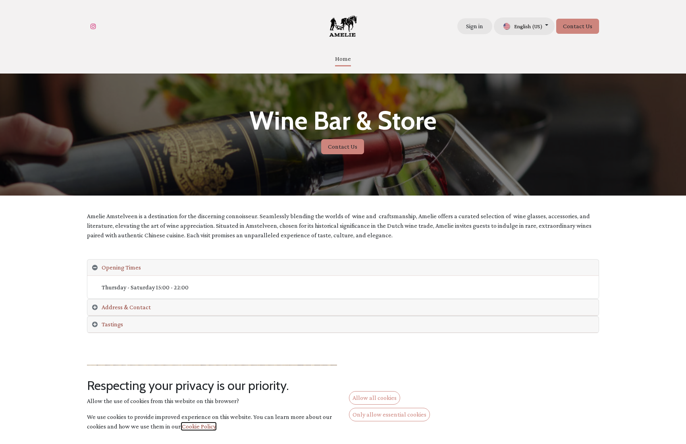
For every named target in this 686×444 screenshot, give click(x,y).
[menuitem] (343, 59)
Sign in (474, 26)
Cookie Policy (199, 426)
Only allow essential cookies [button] (389, 414)
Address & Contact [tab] (126, 307)
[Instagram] (93, 26)
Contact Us (577, 26)
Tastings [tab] (112, 324)
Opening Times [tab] (121, 267)
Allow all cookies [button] (375, 397)
